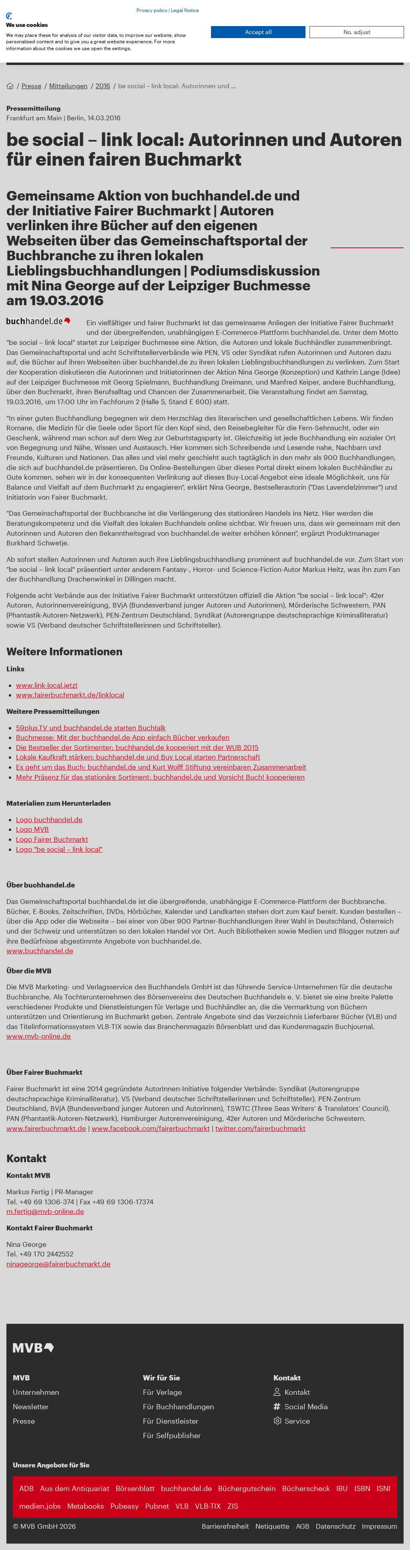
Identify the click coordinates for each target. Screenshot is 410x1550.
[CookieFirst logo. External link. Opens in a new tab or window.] (9, 16)
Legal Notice (185, 10)
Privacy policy (152, 10)
